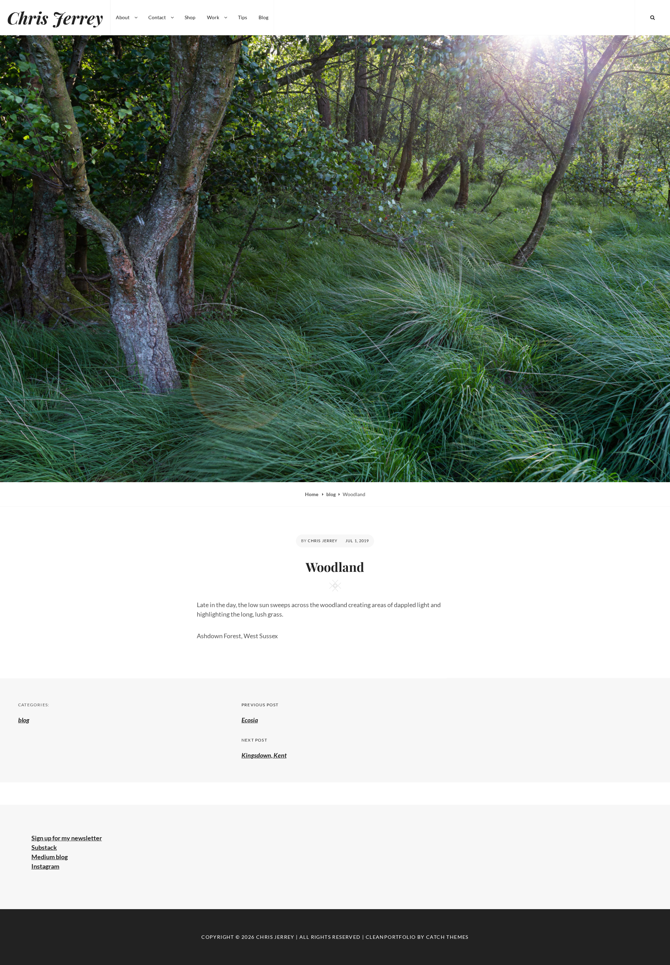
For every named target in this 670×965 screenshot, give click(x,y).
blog (331, 494)
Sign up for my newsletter (66, 838)
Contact (157, 17)
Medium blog (49, 857)
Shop (190, 17)
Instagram (45, 866)
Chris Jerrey (55, 17)
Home (312, 494)
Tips (242, 17)
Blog (263, 17)
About (122, 17)
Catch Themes (447, 937)
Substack (44, 847)
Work (213, 17)
